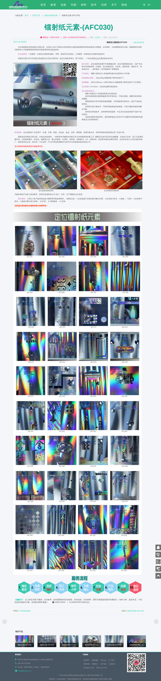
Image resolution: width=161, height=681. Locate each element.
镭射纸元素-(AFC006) (136, 645)
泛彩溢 (97, 37)
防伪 (53, 50)
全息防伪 (112, 664)
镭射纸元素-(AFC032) (114, 645)
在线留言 (86, 660)
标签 (53, 4)
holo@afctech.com (24, 671)
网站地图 (95, 660)
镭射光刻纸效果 (51, 15)
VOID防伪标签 (25, 611)
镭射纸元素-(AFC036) (24, 645)
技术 (94, 4)
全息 (97, 58)
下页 (156, 621)
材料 (84, 4)
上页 (4, 621)
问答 (104, 4)
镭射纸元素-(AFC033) (47, 645)
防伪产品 (36, 15)
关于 (114, 4)
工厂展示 (111, 660)
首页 (43, 4)
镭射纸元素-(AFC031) (135, 611)
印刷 (73, 4)
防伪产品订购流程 (20, 42)
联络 (124, 4)
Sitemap (103, 660)
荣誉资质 (86, 664)
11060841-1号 (98, 675)
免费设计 (95, 664)
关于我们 (103, 664)
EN (149, 5)
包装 (63, 4)
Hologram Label (88, 668)
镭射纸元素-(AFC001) (92, 645)
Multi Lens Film (101, 668)
